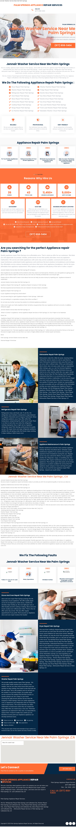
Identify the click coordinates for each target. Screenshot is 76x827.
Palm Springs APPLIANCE (38, 5)
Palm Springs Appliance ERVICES (19, 781)
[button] (25, 797)
